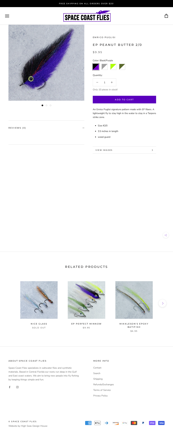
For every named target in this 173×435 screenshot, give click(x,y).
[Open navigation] (7, 16)
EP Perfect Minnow (86, 323)
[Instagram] (17, 387)
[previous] (10, 303)
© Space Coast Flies (22, 421)
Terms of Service (102, 390)
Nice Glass (39, 323)
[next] (162, 303)
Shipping (98, 379)
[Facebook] (9, 387)
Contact (97, 367)
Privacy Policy (100, 395)
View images (104, 150)
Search (96, 373)
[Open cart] (166, 16)
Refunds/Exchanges (103, 384)
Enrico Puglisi (104, 37)
